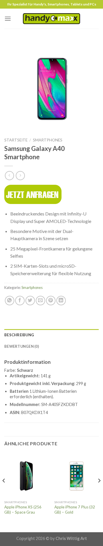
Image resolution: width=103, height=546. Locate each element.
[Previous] (4, 492)
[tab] (51, 335)
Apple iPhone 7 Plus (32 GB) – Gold (74, 509)
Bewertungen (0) (21, 346)
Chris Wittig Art (71, 538)
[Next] (99, 492)
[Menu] (7, 18)
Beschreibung (19, 335)
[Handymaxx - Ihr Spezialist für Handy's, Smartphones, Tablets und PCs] (51, 18)
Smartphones (47, 140)
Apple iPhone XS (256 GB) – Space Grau (22, 509)
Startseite (15, 140)
